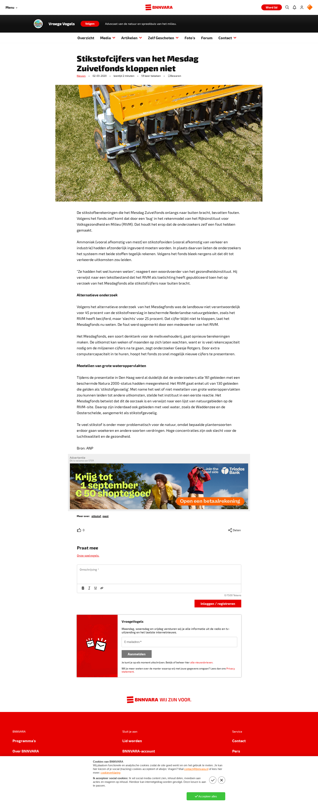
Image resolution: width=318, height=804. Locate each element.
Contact (225, 38)
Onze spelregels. (88, 555)
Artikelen (129, 38)
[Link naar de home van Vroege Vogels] (38, 23)
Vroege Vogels (62, 24)
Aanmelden (137, 654)
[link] (96, 516)
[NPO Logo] (309, 7)
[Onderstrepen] (95, 588)
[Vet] (83, 588)
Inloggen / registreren (218, 603)
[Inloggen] (302, 7)
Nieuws (81, 75)
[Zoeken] (287, 7)
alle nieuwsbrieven (201, 662)
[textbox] (159, 574)
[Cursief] (89, 588)
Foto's (190, 38)
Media (105, 38)
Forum (207, 38)
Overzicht (85, 38)
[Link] (102, 588)
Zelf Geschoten (161, 38)
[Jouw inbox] (294, 7)
